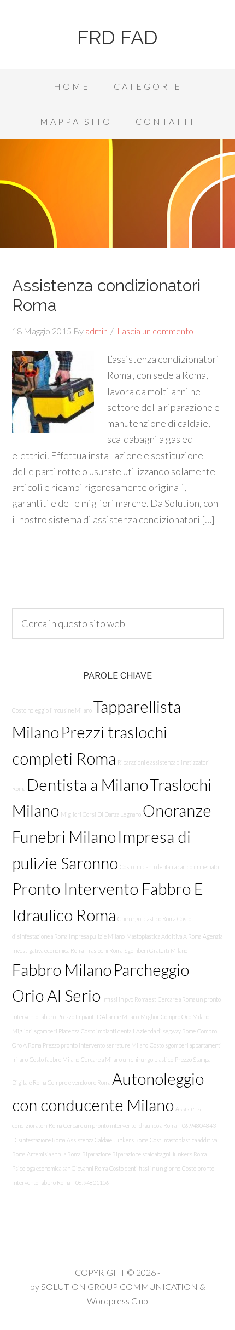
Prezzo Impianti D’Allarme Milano (98, 1016)
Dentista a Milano (87, 784)
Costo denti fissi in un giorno (144, 1168)
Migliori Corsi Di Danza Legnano (101, 814)
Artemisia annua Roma (53, 1154)
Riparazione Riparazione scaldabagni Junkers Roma (144, 1154)
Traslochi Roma (103, 950)
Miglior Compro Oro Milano (174, 1016)
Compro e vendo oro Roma (79, 1082)
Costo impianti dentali (107, 1030)
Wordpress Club (117, 1301)
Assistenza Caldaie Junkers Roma (107, 1139)
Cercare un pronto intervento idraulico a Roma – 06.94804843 (139, 1125)
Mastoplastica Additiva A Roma (163, 936)
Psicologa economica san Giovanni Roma (60, 1168)
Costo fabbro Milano (54, 1059)
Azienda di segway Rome (166, 1030)
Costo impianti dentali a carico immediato (169, 866)
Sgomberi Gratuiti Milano (155, 950)
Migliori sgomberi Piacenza (45, 1030)
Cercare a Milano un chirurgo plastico (127, 1059)
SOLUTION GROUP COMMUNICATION (119, 1286)
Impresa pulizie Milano (97, 936)
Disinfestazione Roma (38, 1139)
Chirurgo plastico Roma (146, 918)
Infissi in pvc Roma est (129, 999)
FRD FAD (117, 37)
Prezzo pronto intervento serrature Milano (95, 1045)
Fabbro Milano (61, 969)
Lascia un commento (155, 331)
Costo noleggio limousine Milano (52, 710)
